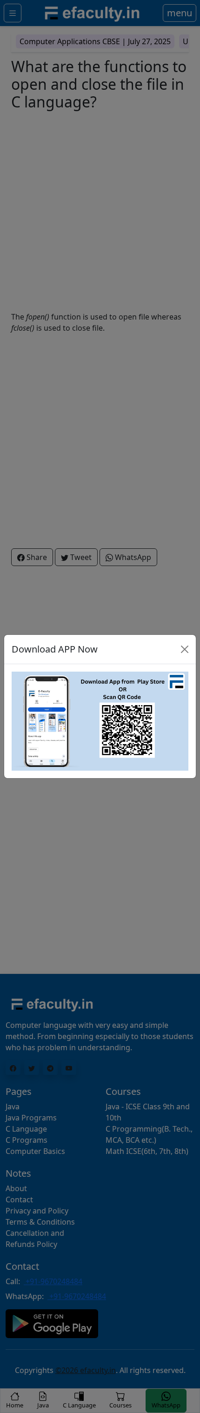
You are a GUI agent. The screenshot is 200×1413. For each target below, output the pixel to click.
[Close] (184, 649)
